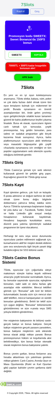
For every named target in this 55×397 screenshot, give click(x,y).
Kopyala (38, 55)
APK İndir (27, 77)
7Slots (27, 4)
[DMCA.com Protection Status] (11, 385)
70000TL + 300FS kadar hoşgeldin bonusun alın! (27, 66)
